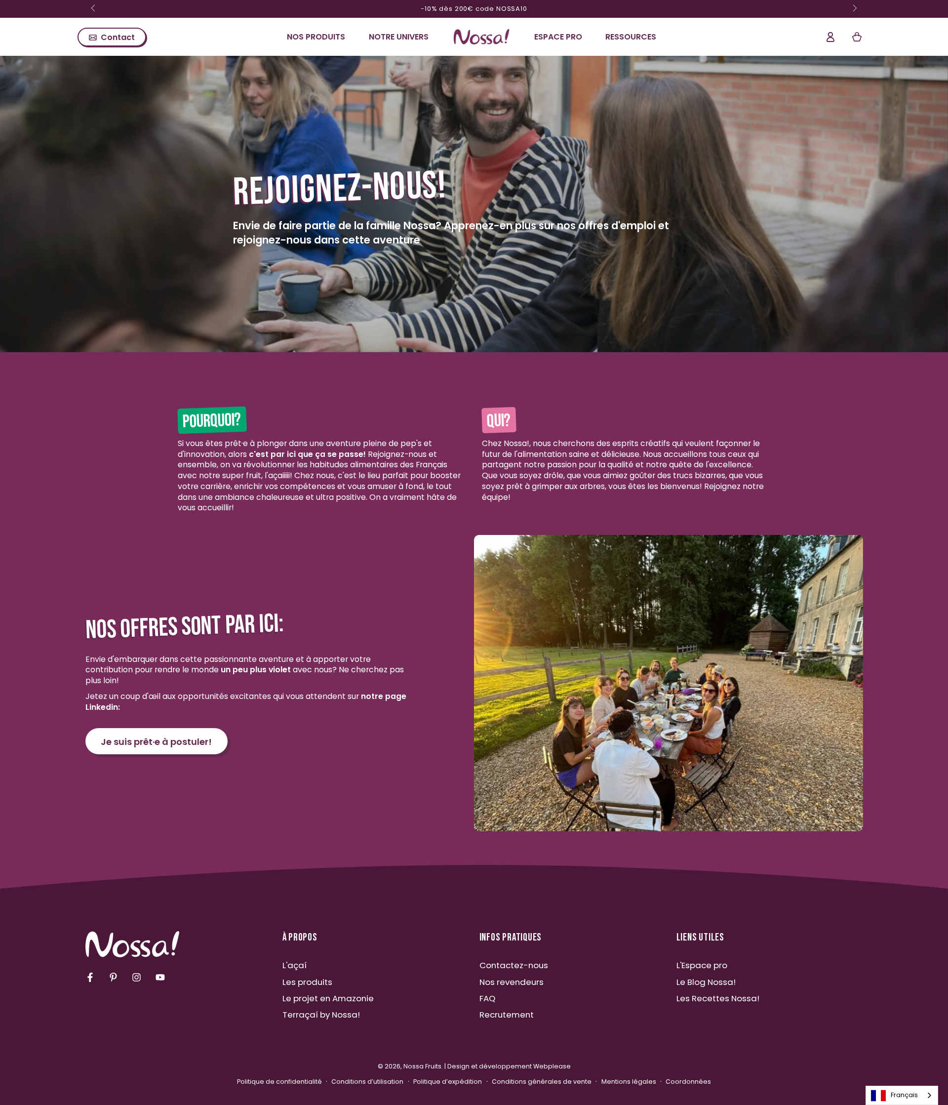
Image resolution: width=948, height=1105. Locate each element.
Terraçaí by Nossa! (321, 1015)
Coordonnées (688, 1081)
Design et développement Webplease (509, 1066)
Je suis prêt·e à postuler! (156, 742)
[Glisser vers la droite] (854, 9)
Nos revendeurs (511, 982)
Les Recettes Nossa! (717, 998)
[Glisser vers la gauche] (94, 9)
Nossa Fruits (422, 1066)
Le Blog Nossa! (706, 982)
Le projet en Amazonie (328, 998)
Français (904, 1095)
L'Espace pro (701, 965)
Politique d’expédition (447, 1081)
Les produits (307, 982)
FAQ (487, 998)
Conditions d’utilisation (367, 1081)
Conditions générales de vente (542, 1081)
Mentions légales (628, 1081)
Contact (118, 37)
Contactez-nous (513, 965)
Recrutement (506, 1015)
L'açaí (294, 965)
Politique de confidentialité (279, 1081)
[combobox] (902, 1095)
